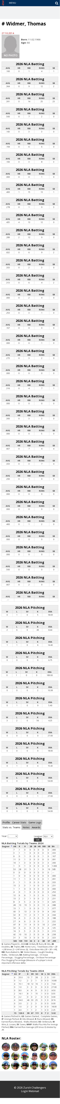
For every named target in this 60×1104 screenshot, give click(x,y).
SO (36, 974)
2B (31, 846)
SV (48, 974)
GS (15, 974)
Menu (12, 2)
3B (35, 846)
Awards (36, 827)
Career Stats (19, 822)
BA (53, 846)
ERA (53, 974)
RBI (44, 846)
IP (20, 974)
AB (14, 846)
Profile (6, 822)
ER (32, 974)
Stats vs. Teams (11, 827)
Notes (26, 827)
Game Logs (35, 822)
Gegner (6, 846)
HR (39, 846)
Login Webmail (30, 1091)
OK (37, 839)
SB (49, 846)
